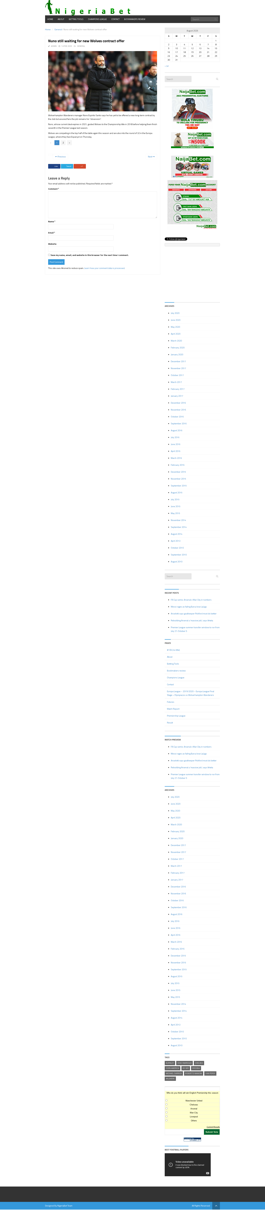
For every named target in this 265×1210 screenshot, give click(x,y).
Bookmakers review (134, 19)
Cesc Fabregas (184, 1063)
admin (54, 46)
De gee (186, 1068)
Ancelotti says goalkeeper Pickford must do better (194, 613)
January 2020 (177, 354)
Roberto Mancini (193, 1073)
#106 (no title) (173, 649)
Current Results (213, 1127)
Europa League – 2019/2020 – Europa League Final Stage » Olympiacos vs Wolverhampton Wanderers (190, 693)
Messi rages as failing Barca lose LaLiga (189, 606)
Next (150, 156)
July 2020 (175, 313)
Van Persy (210, 1073)
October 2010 (177, 547)
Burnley (170, 1063)
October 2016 (177, 416)
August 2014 (176, 534)
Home (50, 19)
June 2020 (175, 320)
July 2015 (175, 499)
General (58, 29)
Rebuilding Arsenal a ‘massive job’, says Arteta (192, 620)
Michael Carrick (174, 1073)
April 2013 (175, 540)
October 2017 (177, 375)
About (61, 19)
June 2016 (175, 444)
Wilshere (170, 1079)
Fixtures (170, 701)
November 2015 (178, 478)
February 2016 (177, 464)
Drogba (196, 1068)
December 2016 (178, 402)
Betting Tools (76, 19)
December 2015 (178, 471)
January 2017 (177, 395)
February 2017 (177, 389)
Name (51, 221)
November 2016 (178, 409)
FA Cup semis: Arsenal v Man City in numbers (191, 599)
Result (170, 722)
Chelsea (199, 1063)
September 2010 (179, 554)
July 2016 (175, 437)
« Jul (167, 65)
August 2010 (176, 561)
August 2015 (176, 492)
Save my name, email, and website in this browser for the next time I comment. (90, 255)
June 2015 (175, 506)
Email (51, 232)
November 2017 (178, 368)
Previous (61, 156)
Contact (115, 19)
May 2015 (175, 513)
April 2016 (175, 451)
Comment (53, 188)
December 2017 (178, 361)
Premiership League (176, 715)
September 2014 (179, 527)
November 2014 (178, 520)
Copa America (172, 1068)
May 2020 (175, 326)
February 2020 (177, 347)
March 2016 (176, 458)
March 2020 (176, 340)
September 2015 (179, 485)
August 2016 (176, 430)
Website (52, 243)
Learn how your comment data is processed (104, 268)
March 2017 (176, 382)
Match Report (173, 708)
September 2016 (179, 423)
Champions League (97, 19)
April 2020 (175, 333)
